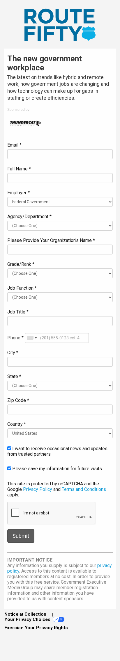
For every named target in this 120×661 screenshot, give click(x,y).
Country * (16, 424)
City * (12, 352)
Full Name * (19, 169)
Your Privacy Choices (27, 619)
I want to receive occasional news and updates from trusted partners (57, 451)
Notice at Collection (25, 614)
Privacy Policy (37, 489)
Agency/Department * (29, 216)
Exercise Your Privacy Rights (36, 627)
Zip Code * (18, 400)
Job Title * (18, 312)
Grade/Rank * (20, 264)
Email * (14, 145)
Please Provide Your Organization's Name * (51, 240)
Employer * (18, 192)
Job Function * (22, 288)
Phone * (15, 338)
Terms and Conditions (84, 489)
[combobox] (31, 338)
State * (14, 376)
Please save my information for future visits (56, 468)
